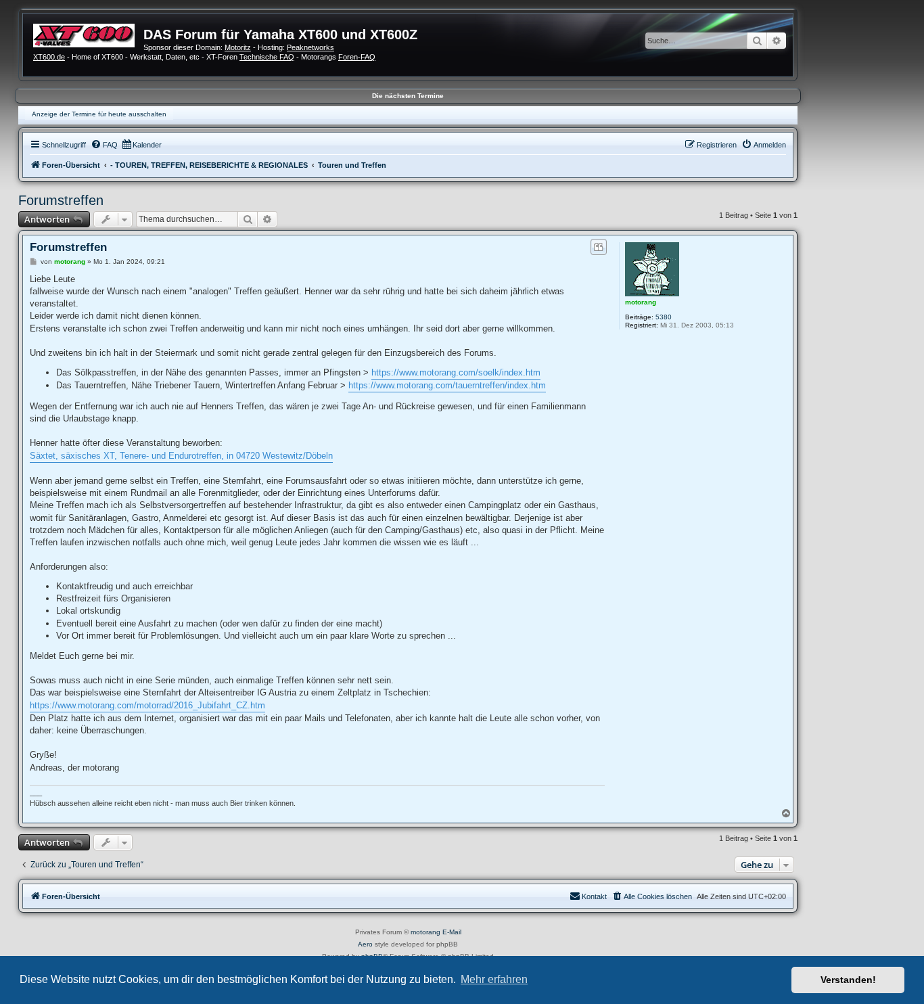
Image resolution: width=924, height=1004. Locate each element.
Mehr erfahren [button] (494, 979)
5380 (663, 317)
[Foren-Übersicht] (88, 34)
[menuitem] (104, 145)
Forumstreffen (60, 200)
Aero (365, 944)
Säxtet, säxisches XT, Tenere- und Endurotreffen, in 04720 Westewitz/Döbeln (181, 456)
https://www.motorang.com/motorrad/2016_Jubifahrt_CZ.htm (147, 705)
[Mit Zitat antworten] (598, 247)
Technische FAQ (266, 57)
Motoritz (238, 47)
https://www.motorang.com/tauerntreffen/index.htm (447, 385)
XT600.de (49, 57)
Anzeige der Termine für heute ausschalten (99, 114)
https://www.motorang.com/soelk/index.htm (455, 372)
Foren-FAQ (356, 57)
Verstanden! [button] (848, 979)
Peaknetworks (310, 47)
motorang (640, 302)
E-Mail (451, 932)
